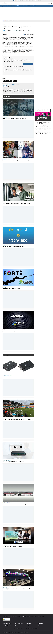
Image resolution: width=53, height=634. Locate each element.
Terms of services (16, 69)
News (4, 30)
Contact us (40, 625)
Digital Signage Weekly (7, 80)
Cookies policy (40, 623)
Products (7, 5)
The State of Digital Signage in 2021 (43, 127)
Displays (17, 20)
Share (5, 34)
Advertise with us (18, 625)
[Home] (15, 0)
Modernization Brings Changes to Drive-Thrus (43, 123)
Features (15, 80)
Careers (4, 628)
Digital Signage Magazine (17, 30)
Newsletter (34, 5)
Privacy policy (28, 623)
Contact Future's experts (19, 623)
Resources (28, 5)
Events (23, 5)
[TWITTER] (8, 86)
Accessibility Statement (7, 625)
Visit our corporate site (40, 616)
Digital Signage (10, 20)
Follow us (26, 34)
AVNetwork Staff (9, 30)
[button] (50, 3)
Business (12, 5)
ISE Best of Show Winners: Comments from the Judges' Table (42, 118)
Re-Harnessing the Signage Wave (42, 130)
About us (28, 625)
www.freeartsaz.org (19, 52)
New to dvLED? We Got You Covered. (42, 134)
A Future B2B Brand (18, 628)
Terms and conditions (6, 623)
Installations (17, 5)
